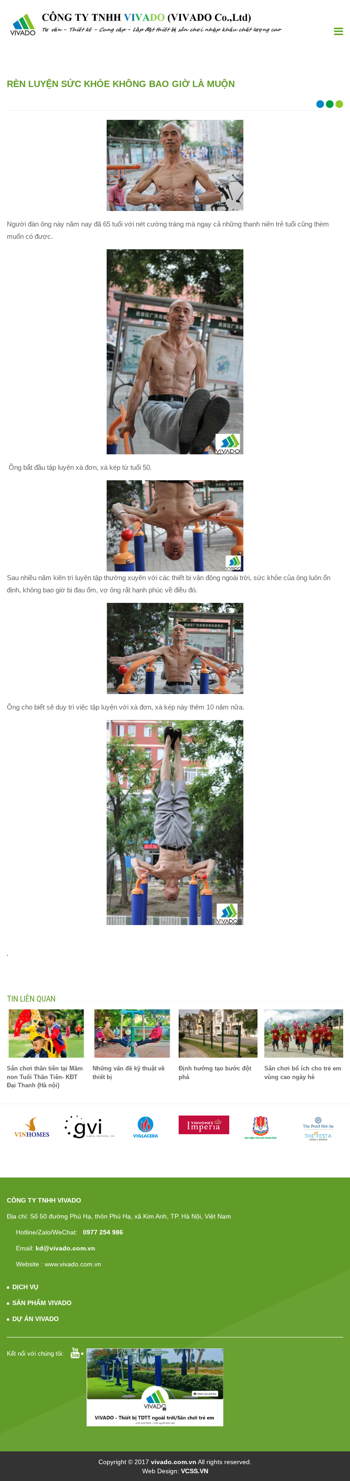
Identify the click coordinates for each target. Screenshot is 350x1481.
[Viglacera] (147, 1128)
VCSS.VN (194, 1471)
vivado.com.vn (173, 1462)
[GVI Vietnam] (89, 1127)
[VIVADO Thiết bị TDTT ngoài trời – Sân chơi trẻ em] (146, 23)
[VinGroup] (32, 1127)
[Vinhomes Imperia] (204, 1125)
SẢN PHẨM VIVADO (42, 1302)
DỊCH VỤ (25, 1287)
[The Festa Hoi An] (318, 1129)
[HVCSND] (261, 1128)
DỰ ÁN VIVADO (35, 1318)
